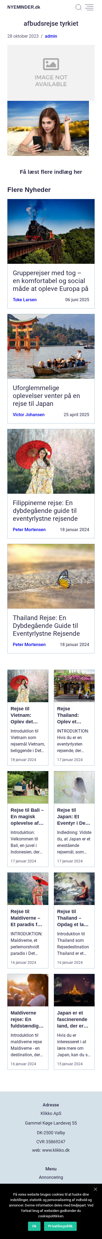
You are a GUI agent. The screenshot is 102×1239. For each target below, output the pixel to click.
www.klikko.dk (56, 1150)
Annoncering (51, 1177)
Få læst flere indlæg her (51, 172)
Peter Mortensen (29, 529)
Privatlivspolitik (60, 1226)
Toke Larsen (25, 299)
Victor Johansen (29, 414)
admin (51, 36)
